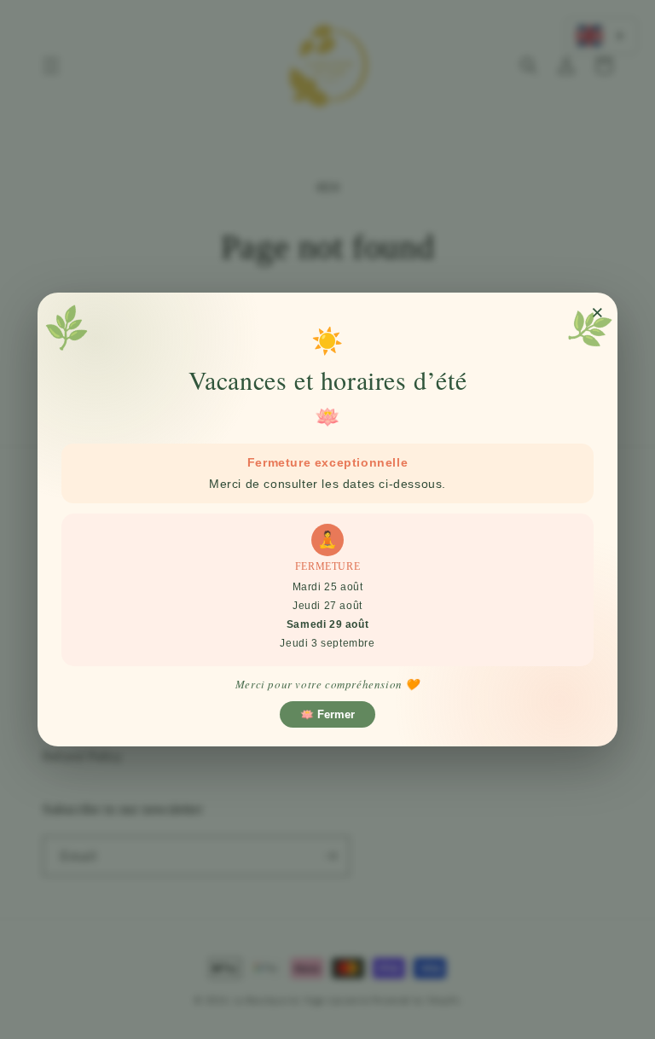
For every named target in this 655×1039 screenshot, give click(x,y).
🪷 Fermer (327, 714)
